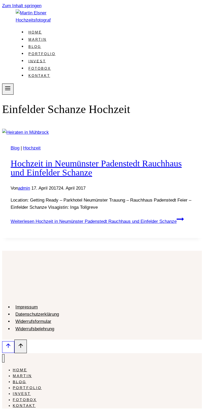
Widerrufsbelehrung (34, 328)
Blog (34, 47)
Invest (37, 61)
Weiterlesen (94, 221)
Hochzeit (32, 148)
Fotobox (39, 68)
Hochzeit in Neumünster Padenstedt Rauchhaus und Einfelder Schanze (96, 167)
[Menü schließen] (3, 358)
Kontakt (39, 76)
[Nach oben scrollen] (8, 347)
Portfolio (42, 54)
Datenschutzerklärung (37, 314)
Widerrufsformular (33, 321)
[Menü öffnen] (8, 89)
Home (35, 32)
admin (24, 188)
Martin (37, 39)
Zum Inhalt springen (21, 5)
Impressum (26, 307)
